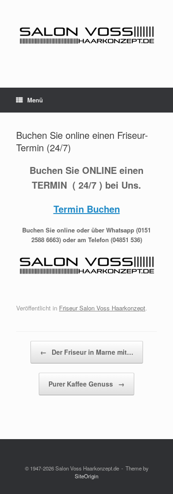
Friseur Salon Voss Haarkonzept (102, 308)
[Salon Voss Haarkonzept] (86, 37)
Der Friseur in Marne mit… (86, 352)
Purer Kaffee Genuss (86, 383)
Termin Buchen (87, 208)
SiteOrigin (86, 476)
